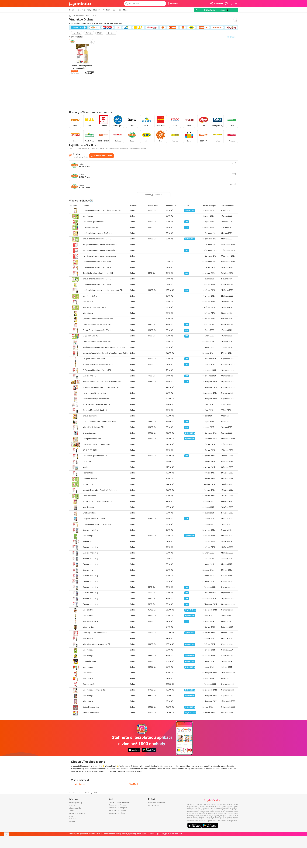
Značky (71, 811)
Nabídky (96, 10)
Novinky (72, 821)
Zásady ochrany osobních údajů (147, 834)
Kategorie (117, 10)
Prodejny (106, 10)
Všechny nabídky (78, 16)
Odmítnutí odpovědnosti (111, 834)
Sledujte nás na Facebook (118, 805)
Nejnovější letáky (84, 10)
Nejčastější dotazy (75, 803)
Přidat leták (73, 819)
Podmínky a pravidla (128, 834)
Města (125, 10)
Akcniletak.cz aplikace (77, 813)
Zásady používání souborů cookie (171, 834)
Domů (71, 10)
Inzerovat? (72, 805)
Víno (87, 16)
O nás (71, 816)
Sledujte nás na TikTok (117, 813)
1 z (76, 37)
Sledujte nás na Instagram (118, 808)
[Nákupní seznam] (236, 4)
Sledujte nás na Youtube (117, 810)
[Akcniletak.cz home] (80, 4)
